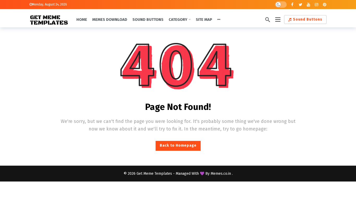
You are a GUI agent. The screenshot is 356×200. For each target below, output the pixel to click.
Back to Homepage (178, 145)
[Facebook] (292, 4)
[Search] (268, 19)
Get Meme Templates (154, 173)
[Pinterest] (324, 4)
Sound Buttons (307, 19)
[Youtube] (308, 4)
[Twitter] (300, 4)
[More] (218, 19)
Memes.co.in (221, 173)
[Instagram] (316, 4)
